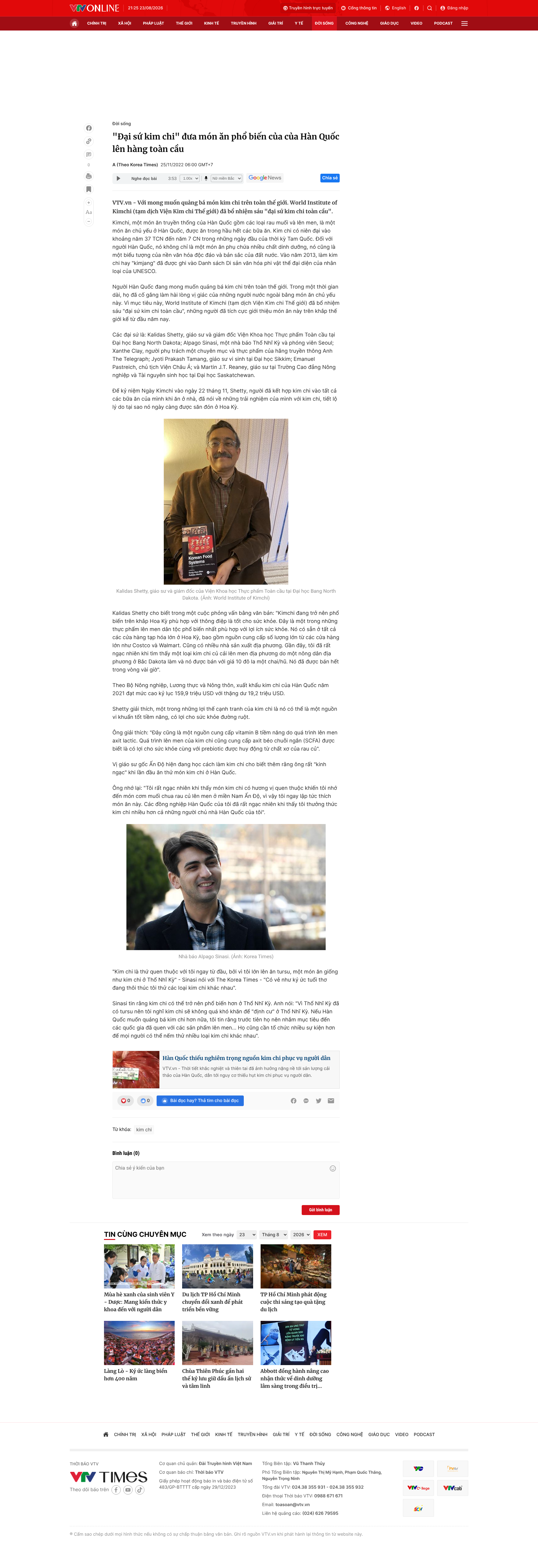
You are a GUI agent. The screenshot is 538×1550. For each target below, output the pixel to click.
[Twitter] (318, 1101)
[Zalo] (306, 1101)
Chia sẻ (330, 178)
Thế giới (184, 23)
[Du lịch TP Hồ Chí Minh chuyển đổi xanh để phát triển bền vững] (217, 1266)
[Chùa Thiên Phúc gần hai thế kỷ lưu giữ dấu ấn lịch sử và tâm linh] (217, 1343)
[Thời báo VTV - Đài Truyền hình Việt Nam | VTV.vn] (94, 8)
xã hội (124, 23)
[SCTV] (418, 1508)
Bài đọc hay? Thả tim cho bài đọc (204, 1100)
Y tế (299, 23)
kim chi (144, 1130)
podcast (443, 23)
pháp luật (153, 23)
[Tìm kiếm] (431, 8)
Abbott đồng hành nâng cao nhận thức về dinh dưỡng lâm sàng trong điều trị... (295, 1378)
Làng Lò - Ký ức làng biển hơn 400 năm (135, 1375)
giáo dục (389, 23)
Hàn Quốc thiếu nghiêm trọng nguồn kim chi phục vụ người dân (246, 1058)
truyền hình (243, 23)
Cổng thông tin (362, 8)
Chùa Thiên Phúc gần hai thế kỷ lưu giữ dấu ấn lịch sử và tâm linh (216, 1378)
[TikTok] (139, 1490)
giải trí (275, 23)
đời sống (324, 23)
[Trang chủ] (74, 23)
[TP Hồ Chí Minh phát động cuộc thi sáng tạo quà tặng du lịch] (296, 1266)
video (416, 23)
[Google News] (265, 178)
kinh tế (211, 23)
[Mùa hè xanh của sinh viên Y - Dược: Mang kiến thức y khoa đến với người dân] (139, 1266)
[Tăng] (89, 203)
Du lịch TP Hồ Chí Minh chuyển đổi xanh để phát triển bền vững (212, 1302)
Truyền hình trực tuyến (311, 8)
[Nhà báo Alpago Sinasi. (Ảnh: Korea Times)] (226, 887)
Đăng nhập (457, 8)
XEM (322, 1234)
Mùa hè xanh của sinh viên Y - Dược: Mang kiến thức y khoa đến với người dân (139, 1302)
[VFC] (418, 1469)
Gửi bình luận (320, 1210)
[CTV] (418, 1488)
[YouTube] (128, 1490)
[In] (89, 176)
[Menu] (464, 23)
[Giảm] (89, 221)
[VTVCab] (452, 1488)
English (399, 8)
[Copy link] (89, 141)
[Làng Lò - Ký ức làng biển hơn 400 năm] (139, 1343)
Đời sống (121, 123)
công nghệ (357, 23)
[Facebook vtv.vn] (418, 8)
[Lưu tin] (89, 189)
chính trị (96, 23)
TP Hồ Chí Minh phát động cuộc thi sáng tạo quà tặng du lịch (294, 1302)
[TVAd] (452, 1469)
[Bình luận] (89, 154)
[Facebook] (89, 128)
